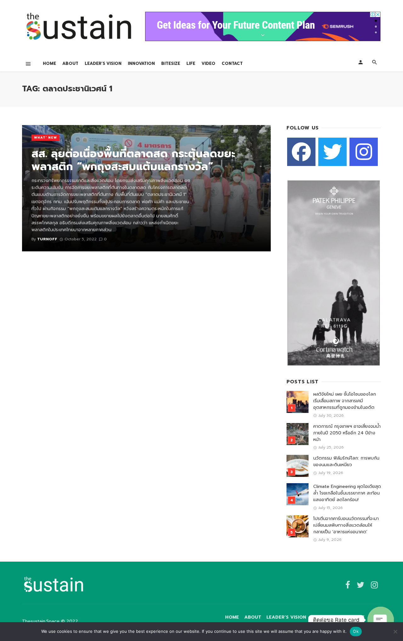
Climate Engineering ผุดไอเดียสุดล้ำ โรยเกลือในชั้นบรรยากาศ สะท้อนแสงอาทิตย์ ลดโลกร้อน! (347, 493)
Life (190, 63)
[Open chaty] (380, 620)
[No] (395, 631)
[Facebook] (301, 152)
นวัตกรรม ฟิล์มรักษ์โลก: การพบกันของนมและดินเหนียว (346, 461)
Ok (356, 631)
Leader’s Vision (103, 63)
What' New (45, 137)
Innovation (141, 63)
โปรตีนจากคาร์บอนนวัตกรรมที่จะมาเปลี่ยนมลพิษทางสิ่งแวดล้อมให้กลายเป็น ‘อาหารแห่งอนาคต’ (346, 525)
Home (49, 63)
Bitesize (170, 63)
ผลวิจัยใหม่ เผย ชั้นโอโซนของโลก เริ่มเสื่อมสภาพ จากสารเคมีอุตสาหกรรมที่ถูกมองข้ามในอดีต (344, 401)
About (70, 63)
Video (208, 63)
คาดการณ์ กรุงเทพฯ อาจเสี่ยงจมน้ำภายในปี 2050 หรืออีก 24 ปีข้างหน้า (347, 433)
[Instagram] (363, 152)
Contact (232, 63)
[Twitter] (332, 152)
